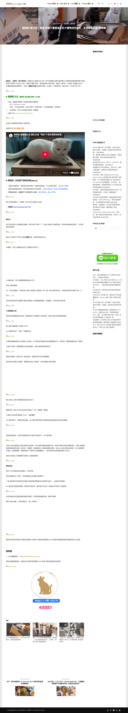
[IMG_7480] (10, 306)
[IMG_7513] (11, 212)
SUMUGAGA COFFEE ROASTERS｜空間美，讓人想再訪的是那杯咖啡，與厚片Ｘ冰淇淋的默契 (107, 214)
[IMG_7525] (10, 232)
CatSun (42, 710)
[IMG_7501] (10, 336)
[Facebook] (111, 3)
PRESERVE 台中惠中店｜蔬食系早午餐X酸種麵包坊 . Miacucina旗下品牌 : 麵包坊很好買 (107, 297)
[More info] (102, 3)
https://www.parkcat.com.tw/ (30, 556)
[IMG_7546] (10, 295)
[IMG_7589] (10, 395)
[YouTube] (120, 3)
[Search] (99, 3)
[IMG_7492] (10, 118)
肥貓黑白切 (97, 131)
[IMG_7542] (10, 534)
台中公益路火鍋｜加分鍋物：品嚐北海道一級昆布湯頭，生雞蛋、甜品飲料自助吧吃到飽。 (107, 150)
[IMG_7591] (10, 91)
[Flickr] (114, 3)
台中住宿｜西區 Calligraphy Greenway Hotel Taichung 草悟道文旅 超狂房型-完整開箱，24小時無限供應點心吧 (107, 177)
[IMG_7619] (10, 440)
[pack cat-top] (11, 566)
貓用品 (72, 23)
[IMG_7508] (10, 461)
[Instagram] (117, 3)
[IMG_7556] (10, 491)
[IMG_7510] (10, 197)
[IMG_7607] (10, 405)
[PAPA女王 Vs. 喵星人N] (16, 3)
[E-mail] (108, 3)
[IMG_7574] (10, 351)
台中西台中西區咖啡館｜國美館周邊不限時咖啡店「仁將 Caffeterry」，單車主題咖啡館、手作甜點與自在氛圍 (107, 199)
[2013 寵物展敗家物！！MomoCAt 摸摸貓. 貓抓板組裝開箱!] (18, 630)
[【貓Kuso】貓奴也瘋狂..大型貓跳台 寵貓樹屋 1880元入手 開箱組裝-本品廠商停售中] (71, 630)
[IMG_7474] (10, 425)
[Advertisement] (45, 64)
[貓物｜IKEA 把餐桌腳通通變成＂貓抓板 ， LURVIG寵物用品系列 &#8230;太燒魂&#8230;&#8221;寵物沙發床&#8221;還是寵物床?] (45, 630)
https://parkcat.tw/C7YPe (24, 113)
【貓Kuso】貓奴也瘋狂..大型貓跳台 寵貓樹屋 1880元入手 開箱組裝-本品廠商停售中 (71, 639)
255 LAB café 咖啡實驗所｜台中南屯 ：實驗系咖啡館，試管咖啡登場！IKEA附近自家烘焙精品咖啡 (107, 184)
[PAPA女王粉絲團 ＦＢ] (45, 587)
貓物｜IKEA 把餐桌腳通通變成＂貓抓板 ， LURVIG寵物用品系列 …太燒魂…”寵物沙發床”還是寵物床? (45, 639)
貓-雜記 (67, 23)
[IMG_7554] (10, 321)
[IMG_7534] (10, 242)
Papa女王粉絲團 (99, 120)
